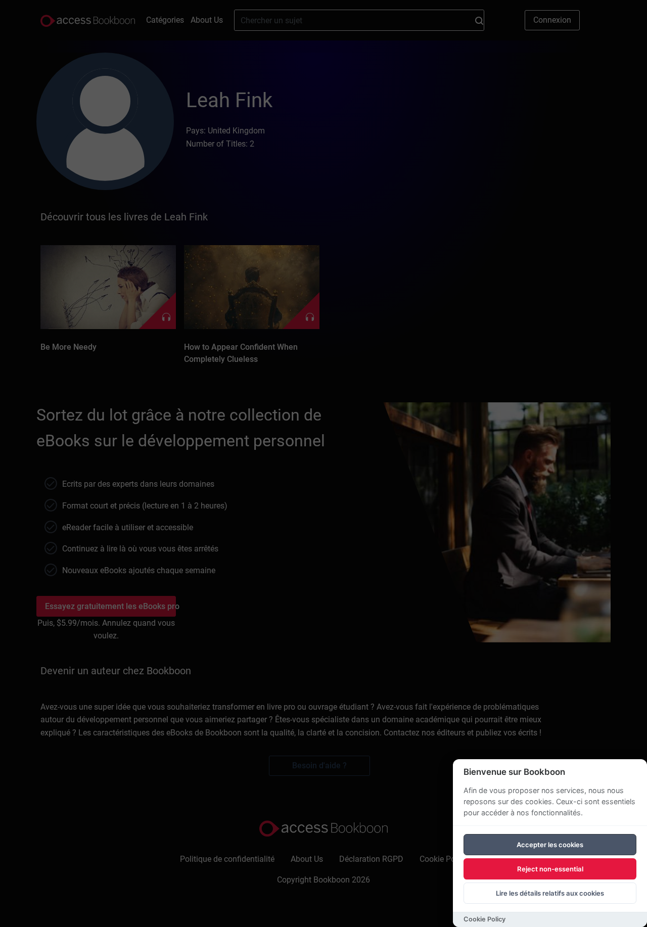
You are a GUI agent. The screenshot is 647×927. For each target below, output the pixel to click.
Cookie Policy (484, 919)
